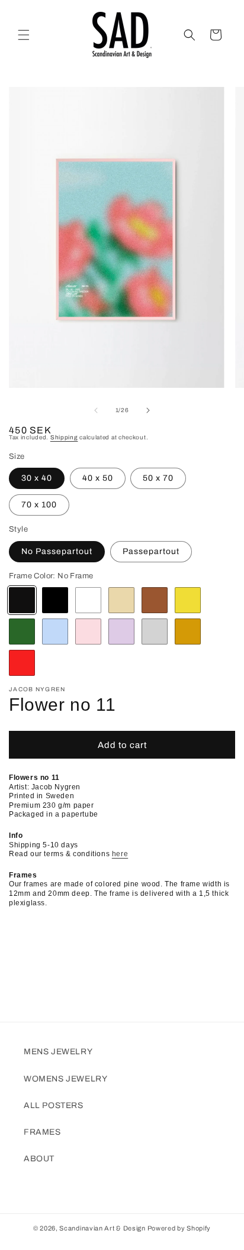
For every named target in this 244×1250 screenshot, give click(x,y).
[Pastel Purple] (121, 631)
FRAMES (42, 1132)
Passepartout (151, 551)
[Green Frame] (22, 631)
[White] (88, 600)
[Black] (55, 600)
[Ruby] (22, 663)
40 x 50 (97, 478)
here (120, 854)
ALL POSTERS (54, 1105)
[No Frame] (22, 600)
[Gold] (188, 631)
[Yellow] (188, 600)
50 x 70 (158, 478)
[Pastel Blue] (55, 631)
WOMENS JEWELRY (65, 1078)
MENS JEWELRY (58, 1051)
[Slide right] (148, 410)
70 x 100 (39, 504)
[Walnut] (155, 600)
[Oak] (121, 600)
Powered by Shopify (179, 1228)
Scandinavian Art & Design (102, 1228)
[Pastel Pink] (88, 631)
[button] (24, 35)
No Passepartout (56, 551)
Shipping (64, 437)
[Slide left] (96, 410)
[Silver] (155, 631)
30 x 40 (36, 478)
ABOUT (39, 1158)
